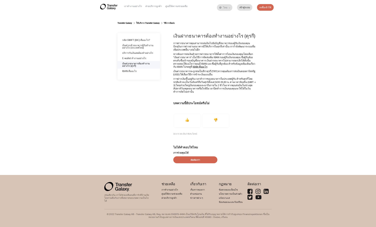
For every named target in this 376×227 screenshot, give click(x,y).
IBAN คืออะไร (129, 71)
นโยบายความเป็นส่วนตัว (230, 193)
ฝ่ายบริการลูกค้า (153, 6)
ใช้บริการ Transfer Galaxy (148, 23)
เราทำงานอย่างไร (133, 6)
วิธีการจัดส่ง (169, 23)
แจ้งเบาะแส (224, 198)
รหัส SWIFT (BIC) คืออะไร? (136, 40)
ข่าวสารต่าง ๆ (196, 198)
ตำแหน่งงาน (196, 193)
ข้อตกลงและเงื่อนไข (228, 189)
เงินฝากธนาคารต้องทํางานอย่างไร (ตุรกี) (136, 64)
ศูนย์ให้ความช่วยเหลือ (176, 6)
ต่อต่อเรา (195, 159)
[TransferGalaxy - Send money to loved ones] (109, 7)
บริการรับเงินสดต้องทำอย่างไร (137, 53)
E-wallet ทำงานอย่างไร (134, 58)
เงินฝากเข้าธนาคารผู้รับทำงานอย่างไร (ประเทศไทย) (137, 46)
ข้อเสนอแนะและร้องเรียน (230, 202)
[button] (187, 120)
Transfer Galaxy (125, 23)
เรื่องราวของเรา (197, 189)
